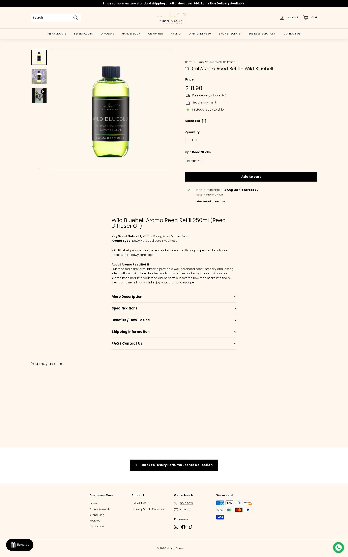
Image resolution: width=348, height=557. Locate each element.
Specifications (125, 308)
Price (189, 79)
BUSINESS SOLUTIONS (262, 34)
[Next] (39, 168)
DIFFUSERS (107, 34)
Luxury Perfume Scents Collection (216, 62)
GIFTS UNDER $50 (200, 34)
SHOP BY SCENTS (229, 34)
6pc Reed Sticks (198, 152)
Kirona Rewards (99, 509)
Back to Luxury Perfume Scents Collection (177, 465)
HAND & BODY (131, 34)
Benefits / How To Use (131, 320)
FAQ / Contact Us (127, 343)
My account (97, 526)
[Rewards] (19, 545)
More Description (127, 296)
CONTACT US (292, 34)
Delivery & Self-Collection (148, 509)
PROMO (176, 34)
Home (188, 62)
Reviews (94, 521)
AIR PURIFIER (155, 34)
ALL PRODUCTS (57, 34)
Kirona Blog (96, 515)
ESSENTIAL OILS (83, 34)
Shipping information (131, 331)
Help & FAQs (140, 503)
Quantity (192, 132)
